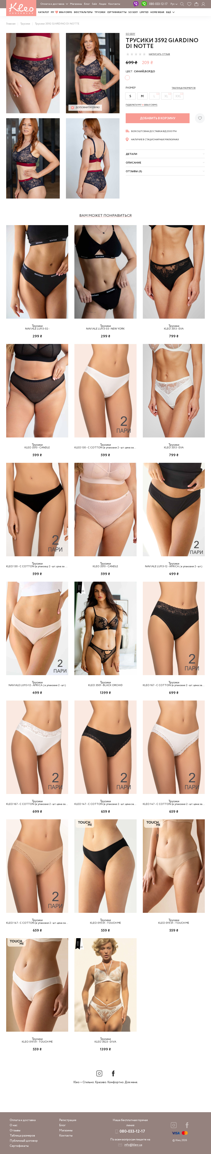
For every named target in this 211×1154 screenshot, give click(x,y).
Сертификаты (19, 1146)
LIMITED (144, 12)
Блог (87, 4)
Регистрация (67, 1120)
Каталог (43, 12)
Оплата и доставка (52, 4)
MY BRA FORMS (61, 12)
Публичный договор (24, 1141)
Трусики (99, 12)
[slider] (136, 54)
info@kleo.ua (133, 1145)
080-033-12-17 (158, 4)
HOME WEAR (157, 12)
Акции (102, 4)
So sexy (130, 34)
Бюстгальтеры (83, 12)
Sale (94, 4)
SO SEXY (133, 12)
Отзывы (15, 1130)
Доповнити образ (88, 107)
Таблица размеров (22, 1135)
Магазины (76, 4)
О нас (13, 1125)
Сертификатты (117, 12)
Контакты (114, 4)
